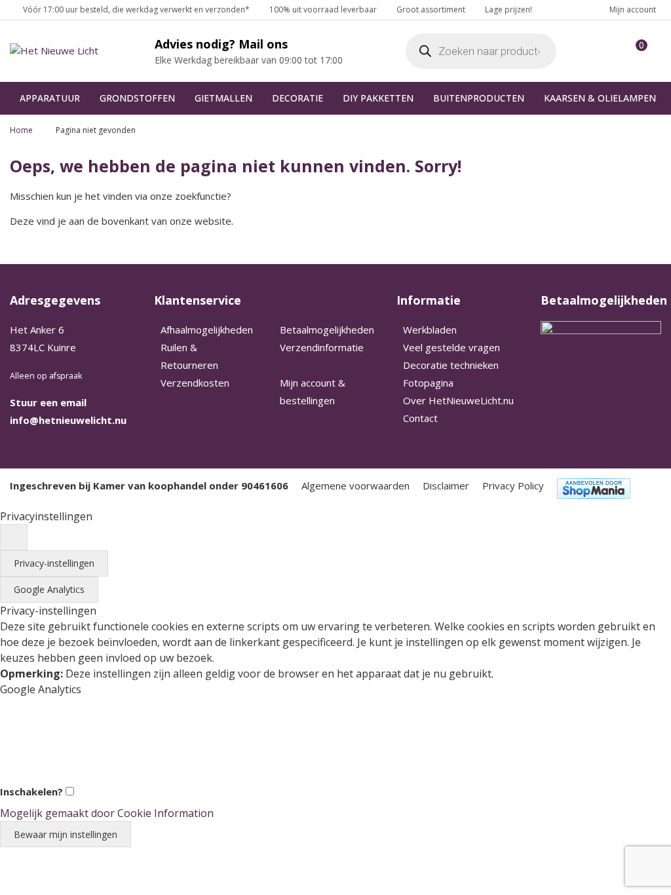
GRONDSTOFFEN (137, 98)
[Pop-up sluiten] (14, 537)
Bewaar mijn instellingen (65, 834)
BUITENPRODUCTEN (478, 98)
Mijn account (632, 9)
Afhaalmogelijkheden (207, 329)
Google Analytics (49, 589)
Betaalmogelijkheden (327, 329)
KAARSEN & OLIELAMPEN (600, 98)
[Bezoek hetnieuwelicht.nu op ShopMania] (593, 488)
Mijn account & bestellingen (312, 391)
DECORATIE (297, 98)
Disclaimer (446, 485)
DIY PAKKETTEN (378, 98)
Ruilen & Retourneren (189, 356)
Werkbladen (430, 329)
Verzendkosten (195, 382)
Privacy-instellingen (54, 563)
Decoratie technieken (451, 364)
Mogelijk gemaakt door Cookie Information (107, 813)
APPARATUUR (50, 98)
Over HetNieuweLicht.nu (458, 400)
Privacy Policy (513, 485)
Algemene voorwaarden (355, 485)
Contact (420, 418)
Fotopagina (428, 382)
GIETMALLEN (223, 98)
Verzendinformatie (322, 347)
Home (21, 130)
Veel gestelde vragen (451, 347)
